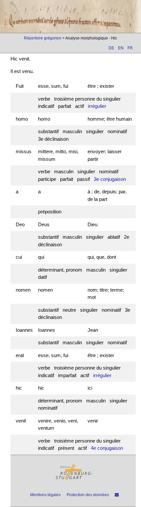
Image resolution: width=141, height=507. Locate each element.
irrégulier (97, 106)
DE (111, 48)
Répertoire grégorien (42, 38)
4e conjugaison (107, 448)
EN (121, 48)
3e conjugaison (110, 179)
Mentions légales (45, 495)
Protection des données (88, 495)
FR (130, 48)
